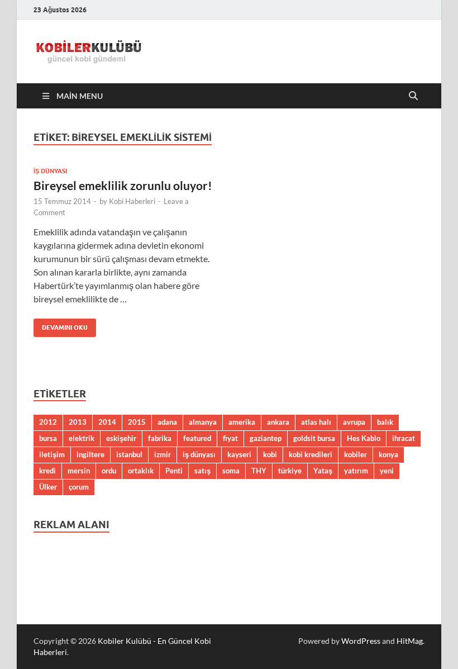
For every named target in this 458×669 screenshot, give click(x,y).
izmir (162, 454)
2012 (48, 421)
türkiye (290, 470)
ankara (278, 421)
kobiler (355, 454)
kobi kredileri (310, 454)
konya (388, 454)
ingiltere (90, 454)
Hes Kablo (363, 438)
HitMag (410, 641)
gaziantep (266, 438)
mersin (79, 470)
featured (197, 438)
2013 (78, 421)
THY (258, 470)
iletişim (52, 454)
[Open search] (413, 96)
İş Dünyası (50, 171)
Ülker (48, 486)
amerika (241, 421)
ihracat (403, 438)
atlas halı (316, 421)
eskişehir (121, 438)
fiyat (230, 438)
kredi (47, 470)
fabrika (159, 438)
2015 (137, 421)
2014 (107, 421)
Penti (174, 470)
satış (202, 470)
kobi (270, 454)
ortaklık (141, 470)
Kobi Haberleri (132, 201)
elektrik (81, 438)
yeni (387, 470)
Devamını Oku (61, 325)
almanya (203, 421)
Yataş (322, 470)
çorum (79, 486)
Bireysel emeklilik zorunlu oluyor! (123, 185)
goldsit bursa (314, 438)
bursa (48, 438)
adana (167, 421)
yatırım (356, 470)
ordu (109, 470)
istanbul (129, 454)
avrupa (354, 421)
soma (231, 470)
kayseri (239, 454)
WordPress (360, 641)
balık (385, 421)
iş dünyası (199, 454)
